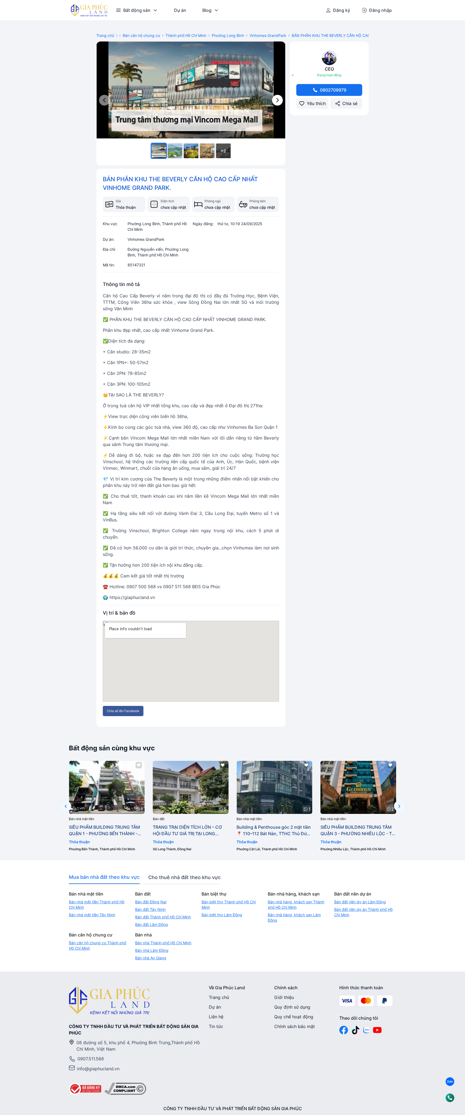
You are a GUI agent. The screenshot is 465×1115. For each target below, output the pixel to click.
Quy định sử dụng (292, 1007)
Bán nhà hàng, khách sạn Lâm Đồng (294, 917)
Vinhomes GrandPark (267, 35)
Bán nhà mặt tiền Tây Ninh (92, 914)
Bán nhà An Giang (150, 958)
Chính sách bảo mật (294, 1026)
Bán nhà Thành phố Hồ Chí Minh (163, 942)
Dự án (180, 10)
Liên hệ (216, 1016)
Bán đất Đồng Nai (150, 902)
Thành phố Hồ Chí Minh (185, 35)
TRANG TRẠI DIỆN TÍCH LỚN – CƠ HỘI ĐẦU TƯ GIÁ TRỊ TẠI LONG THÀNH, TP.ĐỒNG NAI (187, 830)
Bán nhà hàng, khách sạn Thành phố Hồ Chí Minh (296, 905)
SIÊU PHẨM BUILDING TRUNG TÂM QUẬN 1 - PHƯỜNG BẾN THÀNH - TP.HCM (104, 830)
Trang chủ (105, 35)
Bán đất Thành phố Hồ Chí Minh (163, 917)
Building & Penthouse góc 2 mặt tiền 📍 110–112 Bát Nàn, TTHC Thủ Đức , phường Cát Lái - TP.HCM (274, 830)
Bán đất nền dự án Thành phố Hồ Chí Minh (363, 912)
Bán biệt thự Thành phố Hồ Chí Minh (229, 905)
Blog (207, 10)
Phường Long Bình (228, 35)
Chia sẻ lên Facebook (123, 711)
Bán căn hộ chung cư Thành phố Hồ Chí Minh (97, 945)
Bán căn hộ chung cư (141, 35)
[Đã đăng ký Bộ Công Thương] (85, 1089)
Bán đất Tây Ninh (150, 909)
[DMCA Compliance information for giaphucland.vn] (125, 1089)
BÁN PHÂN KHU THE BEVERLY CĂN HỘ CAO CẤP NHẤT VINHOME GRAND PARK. (363, 35)
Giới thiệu (284, 997)
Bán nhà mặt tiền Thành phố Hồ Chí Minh (96, 905)
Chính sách (286, 987)
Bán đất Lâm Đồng (151, 924)
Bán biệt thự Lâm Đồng (222, 914)
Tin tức (216, 1026)
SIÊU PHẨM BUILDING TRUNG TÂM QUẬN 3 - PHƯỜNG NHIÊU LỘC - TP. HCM (358, 830)
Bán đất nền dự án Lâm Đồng (360, 902)
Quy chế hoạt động (293, 1016)
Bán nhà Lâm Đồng (151, 950)
